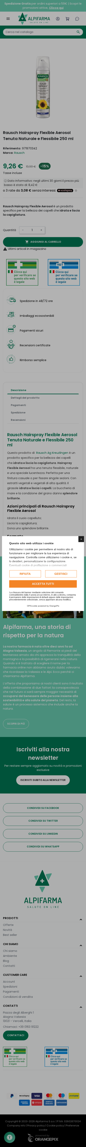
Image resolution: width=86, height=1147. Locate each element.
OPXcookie (32, 606)
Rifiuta (25, 573)
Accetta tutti (43, 584)
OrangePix (54, 606)
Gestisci (60, 573)
